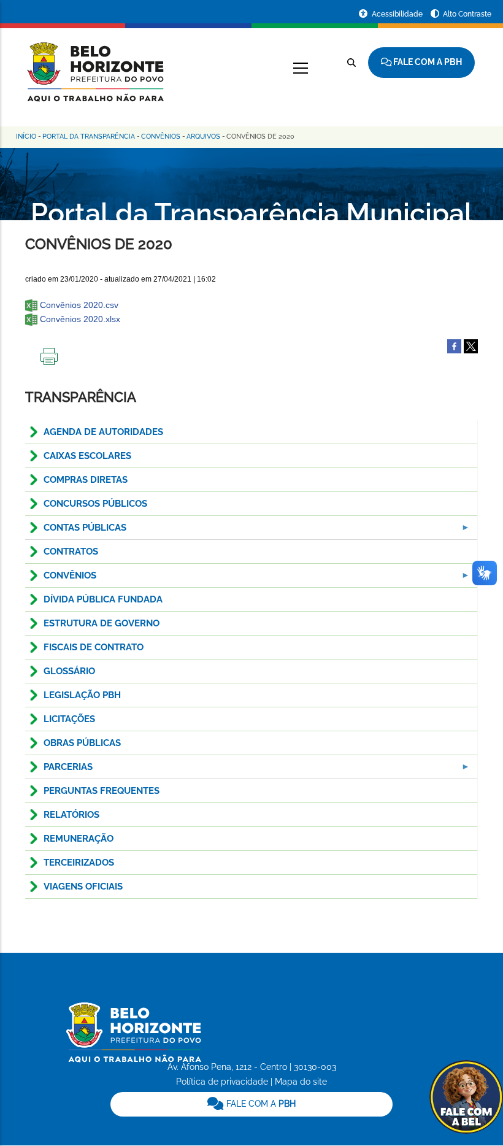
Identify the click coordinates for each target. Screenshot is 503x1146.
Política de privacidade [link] (222, 1081)
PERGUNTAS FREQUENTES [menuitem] (101, 790)
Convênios (160, 136)
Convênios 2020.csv (79, 305)
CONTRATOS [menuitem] (71, 551)
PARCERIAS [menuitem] (59, 770)
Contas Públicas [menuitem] (75, 531)
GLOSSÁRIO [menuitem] (69, 671)
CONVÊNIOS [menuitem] (60, 579)
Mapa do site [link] (301, 1081)
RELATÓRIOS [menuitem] (71, 814)
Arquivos (203, 136)
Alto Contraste (467, 14)
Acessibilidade (398, 14)
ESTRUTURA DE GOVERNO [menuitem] (101, 623)
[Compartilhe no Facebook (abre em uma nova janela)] (454, 345)
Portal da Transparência (88, 136)
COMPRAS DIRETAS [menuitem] (86, 479)
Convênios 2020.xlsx (80, 319)
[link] (251, 1104)
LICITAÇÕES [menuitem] (69, 719)
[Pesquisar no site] (351, 62)
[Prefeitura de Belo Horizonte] (94, 64)
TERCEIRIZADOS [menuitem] (79, 862)
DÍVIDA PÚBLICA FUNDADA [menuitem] (103, 599)
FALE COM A (260, 1104)
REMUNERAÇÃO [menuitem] (78, 838)
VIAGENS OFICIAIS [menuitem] (83, 886)
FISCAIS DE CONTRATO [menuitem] (94, 647)
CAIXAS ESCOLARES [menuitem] (87, 455)
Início (26, 136)
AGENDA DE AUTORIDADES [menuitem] (103, 431)
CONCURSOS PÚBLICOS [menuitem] (95, 503)
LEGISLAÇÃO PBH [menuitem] (82, 695)
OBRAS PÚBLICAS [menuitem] (82, 742)
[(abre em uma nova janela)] (471, 345)
